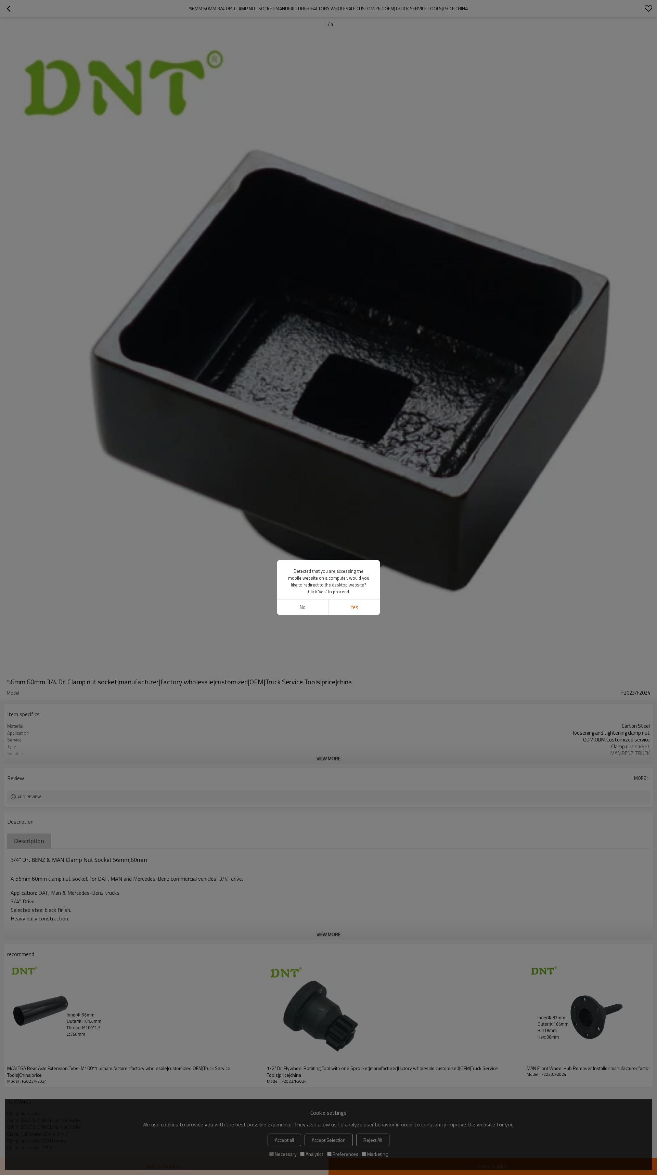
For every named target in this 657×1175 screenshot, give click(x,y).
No (303, 607)
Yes (354, 607)
